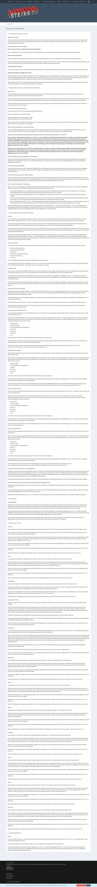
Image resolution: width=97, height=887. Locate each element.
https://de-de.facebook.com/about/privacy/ (70, 829)
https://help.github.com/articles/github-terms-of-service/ (21, 465)
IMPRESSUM (9, 867)
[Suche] (89, 1)
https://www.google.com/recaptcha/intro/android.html (20, 624)
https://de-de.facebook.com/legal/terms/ (36, 347)
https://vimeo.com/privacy (65, 578)
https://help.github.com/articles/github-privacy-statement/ (52, 465)
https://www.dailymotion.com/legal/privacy (71, 679)
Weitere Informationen (81, 885)
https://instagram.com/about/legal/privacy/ (70, 754)
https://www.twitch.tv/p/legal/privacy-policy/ (69, 779)
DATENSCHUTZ (10, 869)
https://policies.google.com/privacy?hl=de (69, 385)
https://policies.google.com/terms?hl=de (17, 385)
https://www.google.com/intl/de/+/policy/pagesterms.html (42, 385)
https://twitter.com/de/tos (78, 423)
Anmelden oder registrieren (79, 1)
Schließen (88, 885)
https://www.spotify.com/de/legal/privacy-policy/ (70, 729)
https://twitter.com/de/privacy (15, 425)
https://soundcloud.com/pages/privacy (59, 649)
